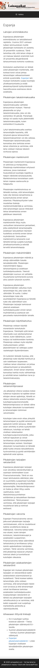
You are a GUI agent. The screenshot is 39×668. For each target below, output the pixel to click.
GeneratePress (32, 665)
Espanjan (25, 78)
